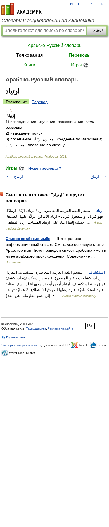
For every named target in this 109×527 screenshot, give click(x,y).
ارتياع (95, 176)
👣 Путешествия (13, 337)
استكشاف (96, 272)
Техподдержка (36, 328)
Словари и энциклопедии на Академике (47, 20)
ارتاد (99, 210)
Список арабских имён (28, 238)
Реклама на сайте (60, 328)
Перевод (40, 102)
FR (101, 4)
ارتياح (18, 176)
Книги (29, 65)
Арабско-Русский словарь (54, 45)
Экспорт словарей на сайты (21, 345)
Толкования (29, 55)
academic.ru (21, 9)
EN (70, 4)
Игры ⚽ (80, 65)
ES (90, 4)
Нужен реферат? (44, 168)
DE (80, 4)
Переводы (80, 55)
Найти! (97, 31)
